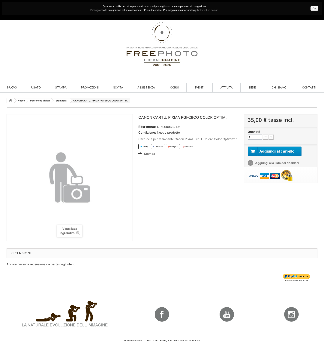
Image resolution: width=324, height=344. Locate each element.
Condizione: (147, 132)
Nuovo (12, 87)
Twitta (145, 146)
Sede (252, 87)
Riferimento (147, 126)
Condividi (158, 146)
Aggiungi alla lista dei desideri (276, 163)
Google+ (174, 146)
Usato (36, 87)
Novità (118, 87)
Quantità (254, 131)
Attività (226, 87)
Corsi (174, 87)
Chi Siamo (279, 87)
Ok (314, 8)
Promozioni (90, 87)
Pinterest (188, 146)
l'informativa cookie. (208, 10)
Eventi (199, 87)
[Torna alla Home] (10, 100)
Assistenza (146, 87)
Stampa (61, 87)
